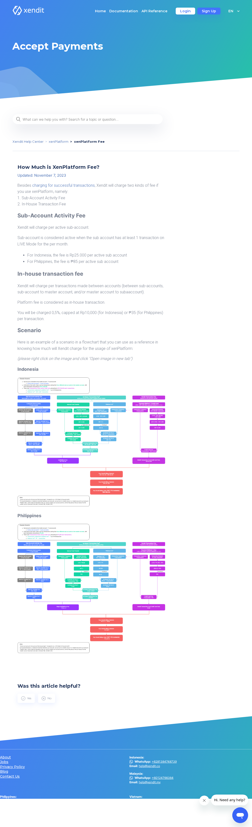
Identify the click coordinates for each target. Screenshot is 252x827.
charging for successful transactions (63, 185)
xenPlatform (58, 141)
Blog (4, 772)
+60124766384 (162, 778)
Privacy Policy (12, 767)
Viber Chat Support (28, 801)
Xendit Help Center (28, 141)
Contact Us (10, 776)
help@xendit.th (19, 821)
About (5, 757)
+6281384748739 (164, 761)
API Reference (154, 11)
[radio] (26, 698)
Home (100, 11)
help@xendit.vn (149, 801)
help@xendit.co (149, 766)
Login (185, 11)
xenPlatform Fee (89, 141)
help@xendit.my (150, 782)
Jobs (4, 762)
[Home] (28, 13)
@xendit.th (15, 817)
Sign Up (209, 11)
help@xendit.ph (20, 805)
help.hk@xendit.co (151, 813)
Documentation (123, 11)
